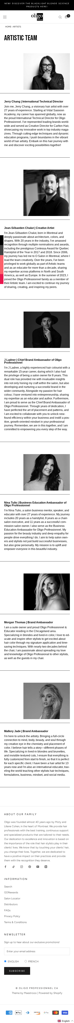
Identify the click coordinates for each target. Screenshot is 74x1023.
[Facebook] (5, 866)
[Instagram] (21, 866)
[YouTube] (37, 866)
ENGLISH (12, 961)
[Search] (60, 17)
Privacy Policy (12, 916)
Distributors (11, 904)
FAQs (7, 910)
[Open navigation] (5, 17)
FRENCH (33, 961)
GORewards (11, 892)
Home (8, 26)
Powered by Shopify (50, 993)
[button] (65, 1021)
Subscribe (17, 971)
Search (8, 886)
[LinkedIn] (46, 866)
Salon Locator (12, 898)
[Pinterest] (29, 866)
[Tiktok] (13, 866)
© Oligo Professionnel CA (37, 988)
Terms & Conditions (15, 922)
